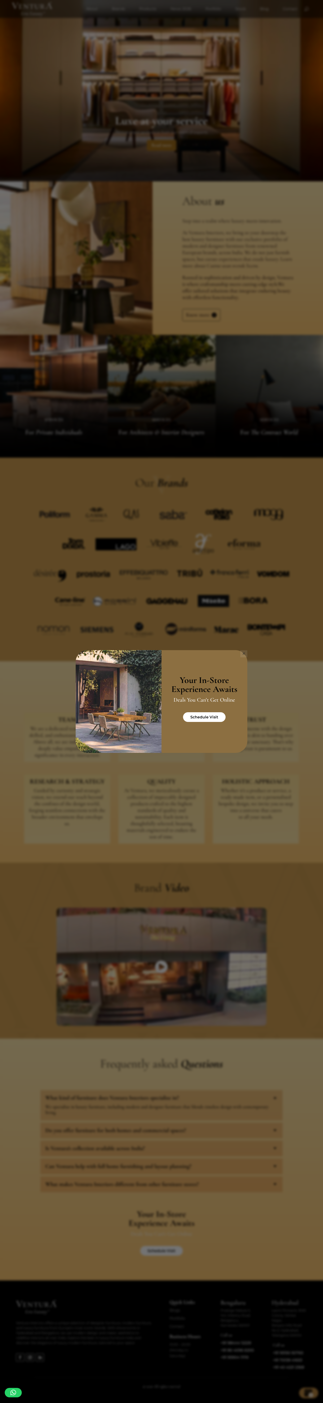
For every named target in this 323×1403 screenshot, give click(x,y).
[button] (13, 1392)
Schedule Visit (204, 717)
